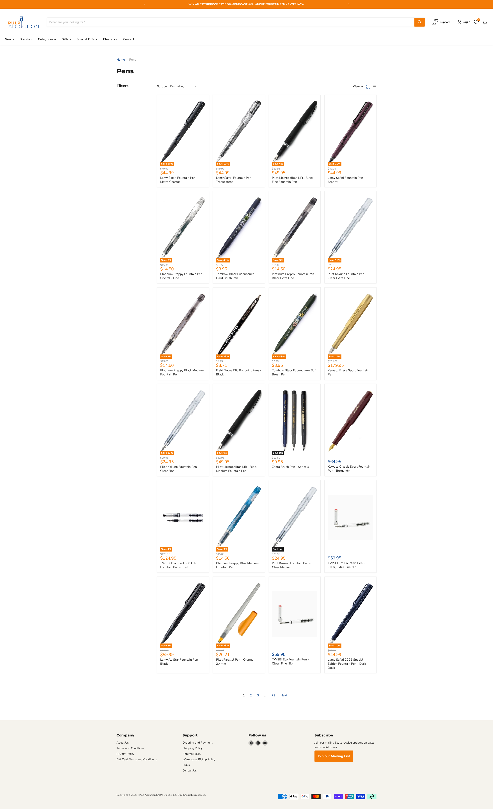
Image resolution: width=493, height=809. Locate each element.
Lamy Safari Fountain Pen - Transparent (234, 180)
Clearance (110, 39)
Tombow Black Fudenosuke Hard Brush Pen (235, 276)
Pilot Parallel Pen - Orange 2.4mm (234, 662)
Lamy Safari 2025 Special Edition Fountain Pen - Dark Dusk (347, 664)
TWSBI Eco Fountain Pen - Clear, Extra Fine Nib (346, 565)
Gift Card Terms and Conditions (137, 759)
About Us (123, 743)
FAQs (186, 765)
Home (121, 59)
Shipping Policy (193, 748)
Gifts (65, 39)
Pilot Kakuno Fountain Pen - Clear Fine (179, 469)
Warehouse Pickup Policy (199, 759)
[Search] (419, 22)
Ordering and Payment (197, 743)
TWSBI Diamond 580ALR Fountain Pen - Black (178, 565)
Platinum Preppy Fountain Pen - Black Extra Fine (294, 276)
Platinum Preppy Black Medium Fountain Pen (182, 372)
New (8, 39)
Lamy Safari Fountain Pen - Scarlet (346, 180)
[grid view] (368, 86)
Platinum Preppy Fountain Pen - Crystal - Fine (182, 276)
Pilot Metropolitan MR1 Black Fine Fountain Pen (292, 180)
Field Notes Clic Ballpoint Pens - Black (239, 372)
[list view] (373, 86)
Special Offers (87, 39)
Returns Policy (192, 754)
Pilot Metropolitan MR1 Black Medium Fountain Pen (236, 469)
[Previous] (145, 4)
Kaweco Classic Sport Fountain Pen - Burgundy (349, 469)
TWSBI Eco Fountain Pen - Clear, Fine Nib (290, 661)
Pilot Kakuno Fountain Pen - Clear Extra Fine (347, 276)
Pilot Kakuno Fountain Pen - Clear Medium (291, 565)
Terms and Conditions (130, 748)
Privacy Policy (125, 754)
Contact (128, 39)
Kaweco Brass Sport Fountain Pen (348, 372)
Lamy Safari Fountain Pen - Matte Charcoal (179, 180)
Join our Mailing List (334, 756)
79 (273, 695)
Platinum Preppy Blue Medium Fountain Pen (237, 565)
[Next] (348, 4)
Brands (25, 39)
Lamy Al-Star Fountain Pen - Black (180, 662)
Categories (46, 39)
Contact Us (190, 770)
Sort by (162, 86)
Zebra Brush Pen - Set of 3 (290, 467)
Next (284, 695)
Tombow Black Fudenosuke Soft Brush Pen (294, 372)
